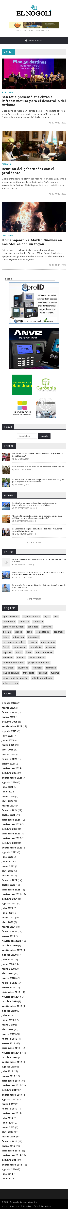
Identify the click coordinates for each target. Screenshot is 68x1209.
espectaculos (48, 642)
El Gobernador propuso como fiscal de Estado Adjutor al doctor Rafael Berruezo (37, 529)
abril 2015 (7, 1131)
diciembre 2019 (11, 992)
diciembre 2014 (11, 1150)
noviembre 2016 (11, 1113)
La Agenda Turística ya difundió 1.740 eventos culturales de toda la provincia (39, 586)
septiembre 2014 (12, 1164)
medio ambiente (44, 652)
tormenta (51, 667)
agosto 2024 (9, 782)
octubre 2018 (9, 1057)
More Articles (34, 542)
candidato (33, 626)
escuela (33, 642)
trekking (43, 672)
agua (47, 616)
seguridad (23, 667)
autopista (24, 621)
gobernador (19, 647)
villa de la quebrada (42, 677)
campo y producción (13, 626)
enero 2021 (8, 936)
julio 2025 (7, 735)
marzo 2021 (9, 926)
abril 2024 (7, 801)
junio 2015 (8, 1122)
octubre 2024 (9, 772)
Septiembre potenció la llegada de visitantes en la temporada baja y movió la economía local (34, 504)
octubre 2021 (9, 898)
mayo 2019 (8, 1024)
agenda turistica (31, 616)
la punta (7, 652)
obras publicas (36, 657)
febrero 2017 (9, 1108)
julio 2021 (7, 908)
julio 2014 (7, 1173)
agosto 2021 (9, 903)
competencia (43, 631)
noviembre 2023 (11, 824)
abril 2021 (7, 922)
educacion (18, 636)
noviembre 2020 (11, 940)
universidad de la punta (15, 677)
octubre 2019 (9, 1001)
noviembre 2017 (11, 1085)
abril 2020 (7, 973)
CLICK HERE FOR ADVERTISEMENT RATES (34, 30)
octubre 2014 (9, 1159)
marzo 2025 (9, 754)
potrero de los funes (13, 662)
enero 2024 (8, 814)
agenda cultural (11, 616)
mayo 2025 (8, 744)
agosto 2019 (9, 1010)
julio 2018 (7, 1071)
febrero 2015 (9, 1141)
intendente (35, 647)
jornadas (50, 647)
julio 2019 (7, 1015)
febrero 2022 (9, 880)
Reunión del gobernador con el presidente (28, 171)
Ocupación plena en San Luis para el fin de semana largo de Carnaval (39, 560)
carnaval (47, 626)
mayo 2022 (8, 866)
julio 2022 (7, 856)
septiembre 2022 (12, 847)
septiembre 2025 (12, 726)
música (21, 657)
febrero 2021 (9, 931)
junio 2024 (8, 791)
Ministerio (8, 657)
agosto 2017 (9, 1099)
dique (6, 636)
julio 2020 (7, 959)
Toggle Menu (35, 40)
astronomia (9, 621)
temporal (37, 667)
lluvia (28, 652)
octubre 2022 (9, 843)
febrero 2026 (9, 712)
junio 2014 (8, 1178)
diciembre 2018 (11, 1047)
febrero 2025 (9, 759)
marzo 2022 (9, 875)
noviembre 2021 (11, 894)
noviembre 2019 (11, 996)
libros (18, 652)
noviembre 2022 (11, 838)
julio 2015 (7, 1118)
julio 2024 (7, 786)
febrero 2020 (9, 982)
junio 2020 (8, 964)
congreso (59, 631)
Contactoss (46, 1206)
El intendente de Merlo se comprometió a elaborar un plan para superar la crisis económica (38, 480)
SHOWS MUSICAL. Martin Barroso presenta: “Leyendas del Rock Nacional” (37, 454)
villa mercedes (10, 683)
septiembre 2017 (12, 1094)
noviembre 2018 (11, 1052)
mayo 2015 (8, 1127)
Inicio (4, 1206)
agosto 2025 (9, 731)
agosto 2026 (9, 703)
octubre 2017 (9, 1089)
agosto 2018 (9, 1066)
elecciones (33, 636)
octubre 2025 (9, 721)
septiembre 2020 (12, 950)
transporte (28, 672)
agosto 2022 (9, 852)
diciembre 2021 (11, 889)
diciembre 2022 (11, 833)
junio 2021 (8, 912)
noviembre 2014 (11, 1155)
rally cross (8, 667)
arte (56, 616)
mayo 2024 (8, 796)
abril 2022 (7, 870)
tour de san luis (11, 672)
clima (29, 631)
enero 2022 (8, 884)
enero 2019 (8, 1043)
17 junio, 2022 (59, 122)
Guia (36, 1206)
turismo (55, 672)
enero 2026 (8, 717)
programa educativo (38, 662)
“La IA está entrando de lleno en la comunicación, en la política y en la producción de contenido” (37, 517)
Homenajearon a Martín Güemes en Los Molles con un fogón (32, 242)
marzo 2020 (9, 978)
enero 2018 (8, 1076)
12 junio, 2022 (59, 264)
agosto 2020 (9, 954)
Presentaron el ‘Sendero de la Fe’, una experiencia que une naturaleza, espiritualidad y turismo (38, 573)
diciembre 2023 (11, 819)
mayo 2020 (8, 968)
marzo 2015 (9, 1136)
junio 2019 (8, 1020)
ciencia (18, 631)
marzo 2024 (9, 805)
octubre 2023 (9, 828)
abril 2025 (7, 749)
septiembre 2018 (12, 1062)
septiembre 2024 (12, 777)
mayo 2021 (8, 917)
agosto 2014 (9, 1169)
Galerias (27, 1206)
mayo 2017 (8, 1104)
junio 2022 (8, 861)
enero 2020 (8, 987)
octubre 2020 (9, 945)
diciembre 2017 (11, 1080)
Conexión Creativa (28, 1202)
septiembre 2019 (12, 1006)
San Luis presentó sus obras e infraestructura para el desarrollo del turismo (34, 101)
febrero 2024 (9, 810)
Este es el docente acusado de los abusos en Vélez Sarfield (38, 466)
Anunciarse (15, 1206)
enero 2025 (8, 763)
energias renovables (13, 642)
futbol (6, 647)
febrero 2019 (9, 1038)
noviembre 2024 (11, 768)
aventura (38, 621)
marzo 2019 (9, 1034)
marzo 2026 (9, 707)
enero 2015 (8, 1146)
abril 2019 (7, 1029)
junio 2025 (8, 740)
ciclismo (7, 631)
